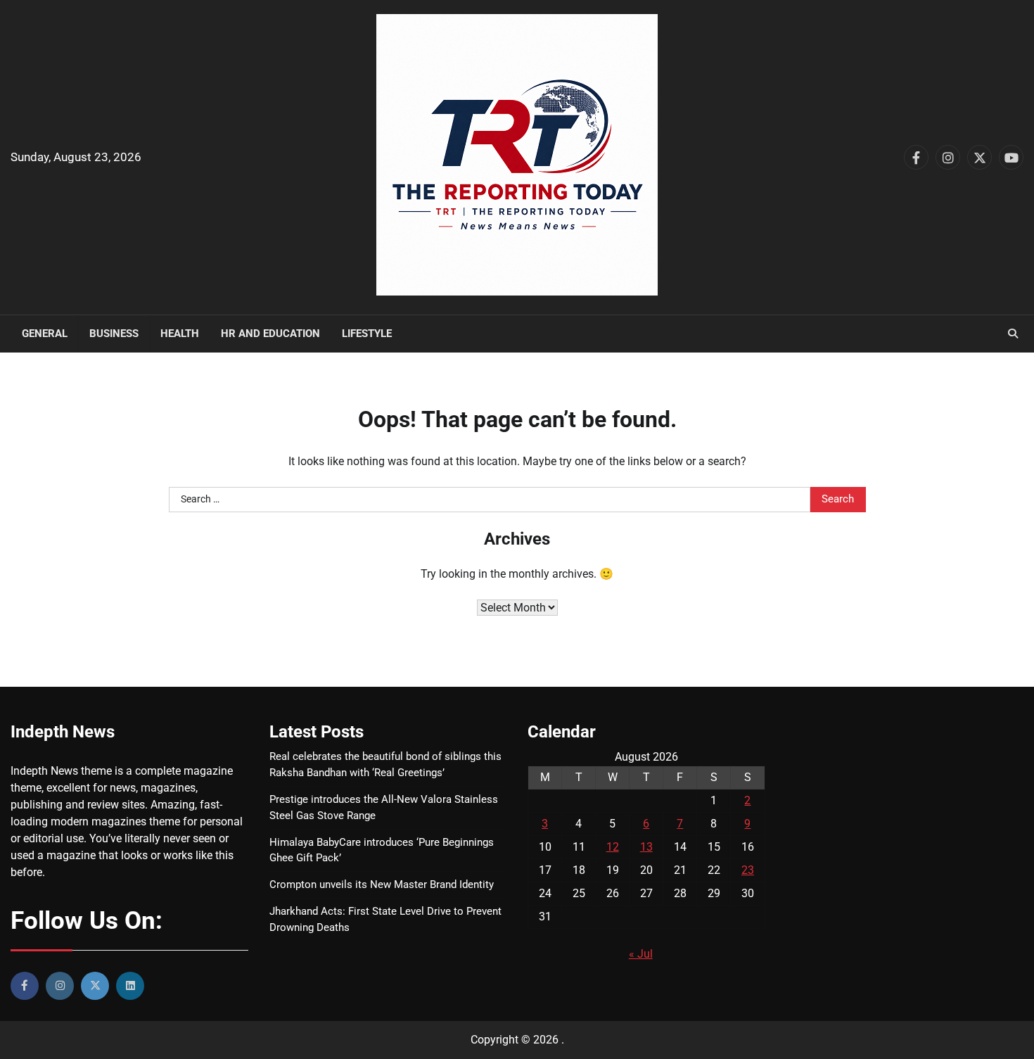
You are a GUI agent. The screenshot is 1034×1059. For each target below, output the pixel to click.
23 (747, 870)
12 (612, 847)
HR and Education (270, 333)
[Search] (1012, 333)
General (45, 333)
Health (179, 333)
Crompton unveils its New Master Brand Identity (381, 884)
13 (646, 847)
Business (114, 333)
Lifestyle (367, 333)
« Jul (641, 953)
